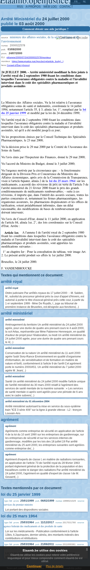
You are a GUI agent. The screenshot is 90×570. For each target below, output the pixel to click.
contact (66, 6)
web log (50, 6)
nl (84, 1)
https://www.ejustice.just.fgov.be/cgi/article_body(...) (37, 61)
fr (76, 1)
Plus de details (54, 566)
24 (44, 19)
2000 (64, 19)
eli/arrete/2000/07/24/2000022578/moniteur (29, 57)
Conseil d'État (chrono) (18, 65)
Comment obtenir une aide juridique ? (45, 29)
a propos (33, 6)
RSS (20, 6)
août (29, 23)
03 (21, 23)
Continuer (34, 566)
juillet (53, 19)
